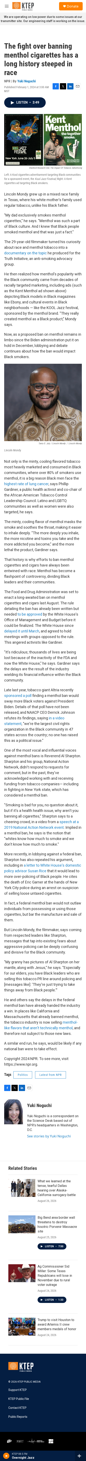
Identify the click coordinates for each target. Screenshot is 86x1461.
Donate (72, 6)
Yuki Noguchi (26, 81)
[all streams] (80, 1456)
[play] (6, 1456)
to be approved (30, 614)
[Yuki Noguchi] (13, 1111)
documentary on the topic (25, 253)
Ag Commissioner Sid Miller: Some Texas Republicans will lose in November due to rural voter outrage (55, 1275)
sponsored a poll (18, 695)
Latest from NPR (50, 1074)
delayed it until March (21, 631)
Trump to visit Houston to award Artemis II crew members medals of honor (57, 1324)
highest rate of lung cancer (26, 484)
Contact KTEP (17, 1407)
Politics (23, 1074)
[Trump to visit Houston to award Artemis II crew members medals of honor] (21, 1327)
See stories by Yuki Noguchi (49, 1136)
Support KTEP (17, 1390)
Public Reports (17, 1416)
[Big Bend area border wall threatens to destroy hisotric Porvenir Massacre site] (21, 1224)
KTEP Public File (18, 1398)
